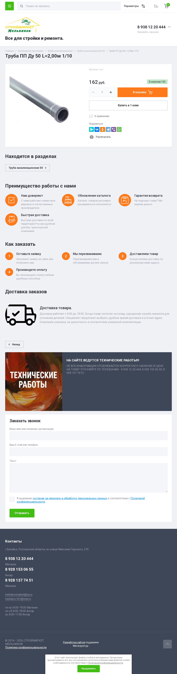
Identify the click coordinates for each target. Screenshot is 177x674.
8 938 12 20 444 (151, 27)
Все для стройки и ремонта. (34, 38)
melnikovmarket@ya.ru (18, 594)
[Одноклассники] (102, 129)
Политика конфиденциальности (25, 647)
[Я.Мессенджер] (91, 129)
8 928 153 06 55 (19, 569)
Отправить (22, 513)
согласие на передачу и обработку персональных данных (70, 498)
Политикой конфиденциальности (105, 663)
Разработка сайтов (74, 642)
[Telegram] (108, 129)
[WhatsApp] (119, 129)
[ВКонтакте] (97, 129)
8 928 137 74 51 (19, 580)
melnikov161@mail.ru (18, 599)
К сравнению (102, 116)
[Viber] (113, 129)
